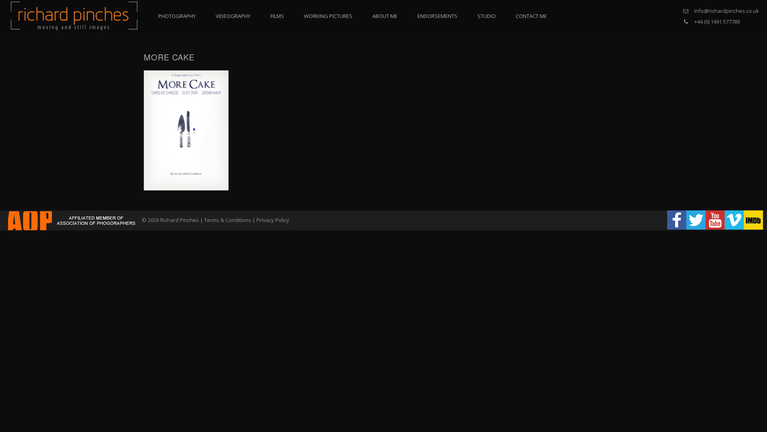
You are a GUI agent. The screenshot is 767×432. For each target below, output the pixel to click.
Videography (233, 16)
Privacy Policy (272, 220)
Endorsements (437, 16)
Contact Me (531, 16)
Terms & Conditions (227, 220)
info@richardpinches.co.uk (726, 10)
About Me (384, 16)
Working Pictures (328, 16)
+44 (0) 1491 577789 (717, 21)
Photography (177, 16)
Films (277, 16)
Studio (486, 16)
